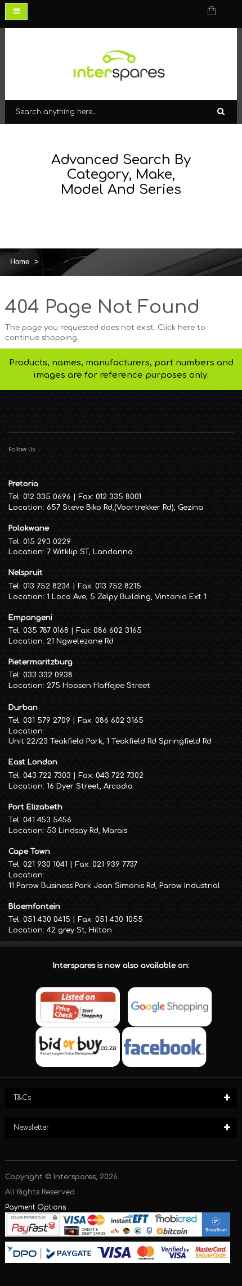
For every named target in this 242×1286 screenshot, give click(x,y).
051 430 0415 (46, 919)
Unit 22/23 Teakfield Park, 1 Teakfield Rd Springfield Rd (110, 741)
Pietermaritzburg (40, 662)
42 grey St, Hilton (79, 930)
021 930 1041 (45, 864)
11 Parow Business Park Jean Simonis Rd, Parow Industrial (114, 886)
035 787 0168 (46, 631)
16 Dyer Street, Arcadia (90, 786)
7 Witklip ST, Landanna (90, 552)
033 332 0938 (48, 675)
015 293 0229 (47, 542)
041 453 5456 (47, 820)
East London (32, 762)
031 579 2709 (46, 720)
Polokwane (28, 528)
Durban (23, 708)
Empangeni (30, 618)
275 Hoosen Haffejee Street (98, 686)
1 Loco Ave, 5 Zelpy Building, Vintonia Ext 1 (127, 597)
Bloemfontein (34, 907)
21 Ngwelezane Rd (80, 641)
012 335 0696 (47, 497)
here (186, 328)
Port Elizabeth (35, 807)
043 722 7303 (47, 776)
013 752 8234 (46, 586)
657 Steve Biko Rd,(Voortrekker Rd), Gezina (125, 507)
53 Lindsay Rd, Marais (87, 831)
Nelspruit (25, 573)
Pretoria (23, 484)
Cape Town (29, 851)
